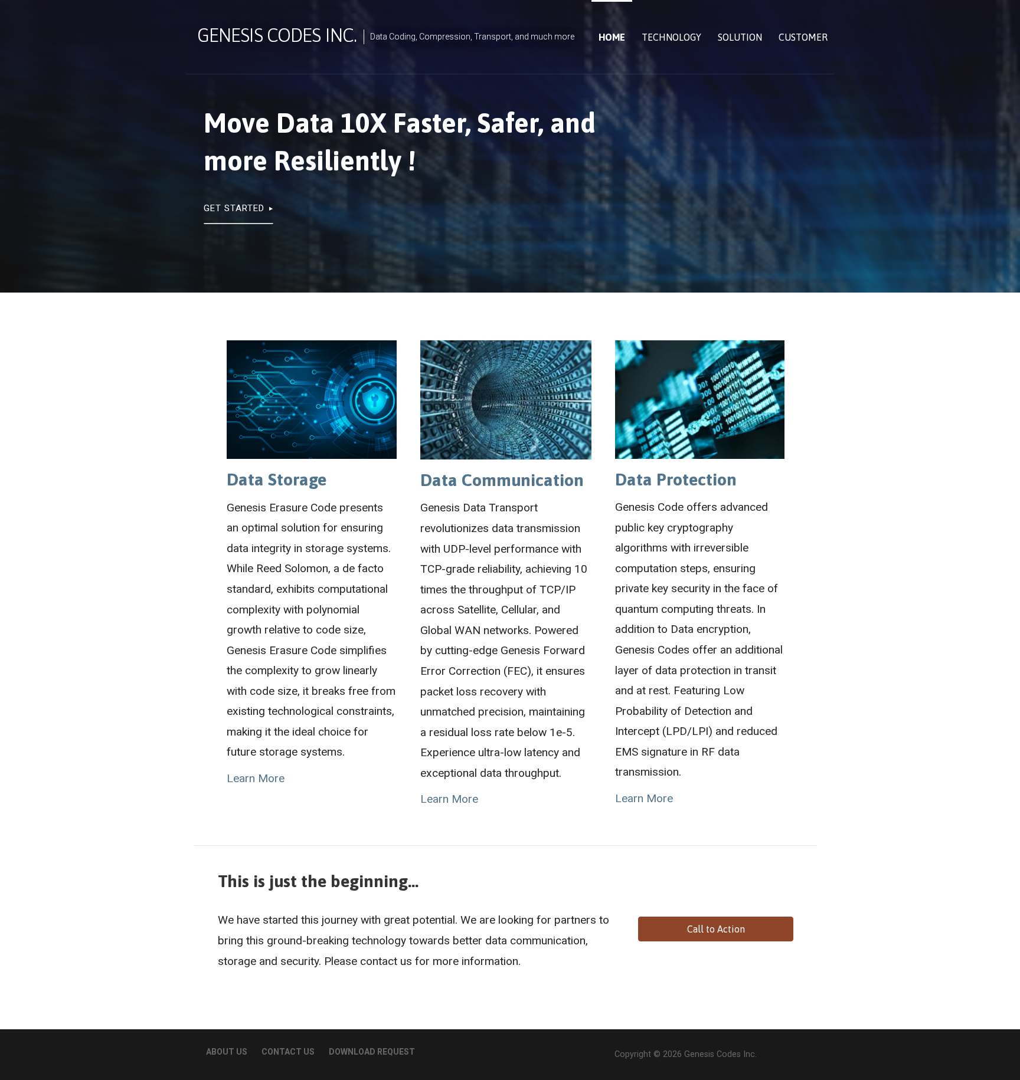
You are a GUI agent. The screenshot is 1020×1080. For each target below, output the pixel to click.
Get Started (234, 208)
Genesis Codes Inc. (277, 35)
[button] (715, 929)
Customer (803, 37)
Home (612, 37)
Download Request (372, 1051)
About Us (226, 1051)
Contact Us (288, 1051)
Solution (740, 37)
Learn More (256, 778)
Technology (671, 37)
